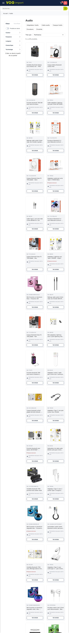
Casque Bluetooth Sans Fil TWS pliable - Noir (34, 335)
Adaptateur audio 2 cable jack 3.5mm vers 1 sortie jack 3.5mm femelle (55, 373)
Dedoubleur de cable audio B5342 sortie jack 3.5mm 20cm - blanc (55, 449)
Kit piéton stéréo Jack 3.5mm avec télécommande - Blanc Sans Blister (56, 608)
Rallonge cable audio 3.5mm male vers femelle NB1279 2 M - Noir (55, 297)
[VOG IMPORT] (14, 2)
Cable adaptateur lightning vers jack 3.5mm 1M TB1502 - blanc (56, 103)
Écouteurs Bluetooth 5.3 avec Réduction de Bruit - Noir (55, 219)
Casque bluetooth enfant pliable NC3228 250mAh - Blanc (34, 411)
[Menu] (3, 3)
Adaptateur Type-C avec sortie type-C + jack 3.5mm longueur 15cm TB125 (55, 568)
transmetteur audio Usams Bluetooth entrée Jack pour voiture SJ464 (55, 527)
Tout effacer (17, 23)
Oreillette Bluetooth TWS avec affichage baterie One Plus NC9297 (34, 568)
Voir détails (35, 75)
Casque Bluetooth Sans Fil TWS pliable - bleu (34, 257)
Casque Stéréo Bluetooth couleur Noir (55, 65)
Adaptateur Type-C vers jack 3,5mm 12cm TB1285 (55, 411)
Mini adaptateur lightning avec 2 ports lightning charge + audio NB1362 (56, 335)
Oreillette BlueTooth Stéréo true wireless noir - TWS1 (34, 65)
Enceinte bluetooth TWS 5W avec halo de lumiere (34, 103)
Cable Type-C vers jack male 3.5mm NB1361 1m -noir (35, 219)
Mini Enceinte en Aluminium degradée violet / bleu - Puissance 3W (34, 608)
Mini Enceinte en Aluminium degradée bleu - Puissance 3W (34, 527)
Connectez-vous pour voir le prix (35, 70)
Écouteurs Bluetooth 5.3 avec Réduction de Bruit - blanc (55, 141)
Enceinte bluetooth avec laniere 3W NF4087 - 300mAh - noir (33, 449)
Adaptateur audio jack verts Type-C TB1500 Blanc (55, 179)
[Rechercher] (65, 8)
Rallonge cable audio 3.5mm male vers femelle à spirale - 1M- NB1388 (34, 141)
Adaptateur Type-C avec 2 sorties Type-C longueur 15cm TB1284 (55, 489)
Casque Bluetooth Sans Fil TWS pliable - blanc (34, 179)
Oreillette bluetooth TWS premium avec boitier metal (34, 489)
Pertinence (37, 35)
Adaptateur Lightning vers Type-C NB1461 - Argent (55, 257)
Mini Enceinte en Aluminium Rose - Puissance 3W (34, 297)
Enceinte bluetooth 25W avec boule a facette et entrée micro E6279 (33, 373)
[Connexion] (65, 3)
